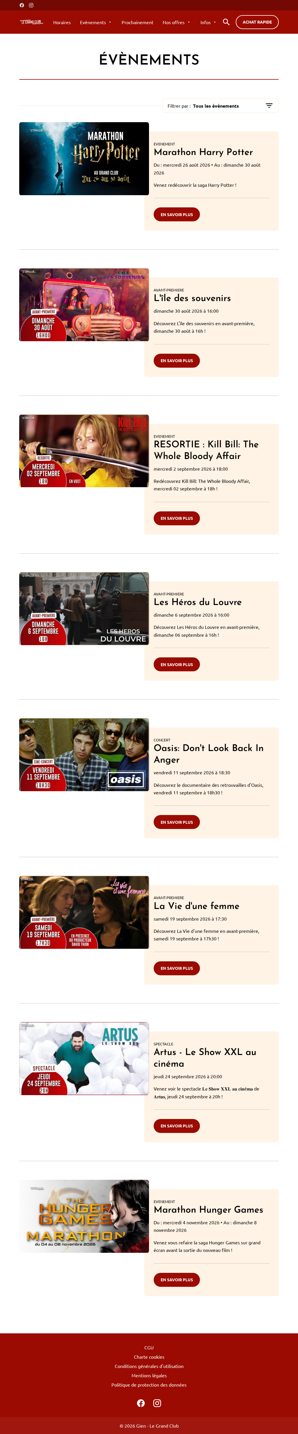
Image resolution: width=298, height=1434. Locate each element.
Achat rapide (257, 21)
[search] (226, 22)
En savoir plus (177, 214)
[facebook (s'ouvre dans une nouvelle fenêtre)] (21, 5)
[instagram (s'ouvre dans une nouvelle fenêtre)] (31, 5)
